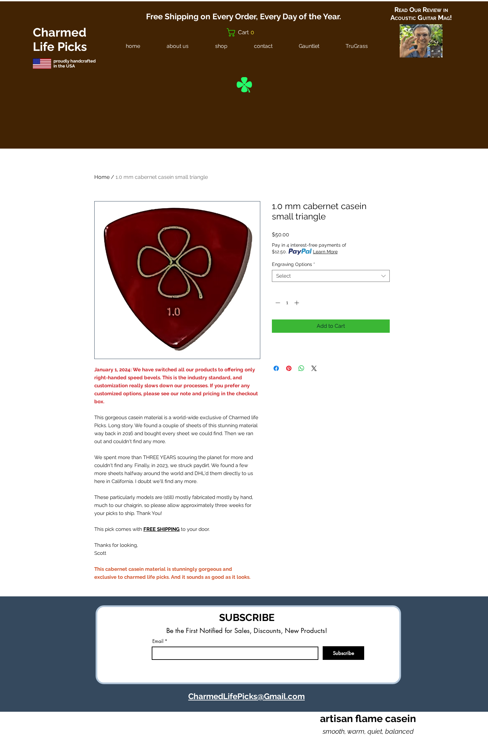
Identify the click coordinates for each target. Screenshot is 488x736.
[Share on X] (314, 368)
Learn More (325, 251)
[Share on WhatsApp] (301, 368)
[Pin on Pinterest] (289, 368)
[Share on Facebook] (276, 368)
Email (157, 641)
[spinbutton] (287, 302)
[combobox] (331, 276)
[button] (243, 32)
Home (102, 177)
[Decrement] (277, 302)
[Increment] (297, 302)
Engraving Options (293, 264)
